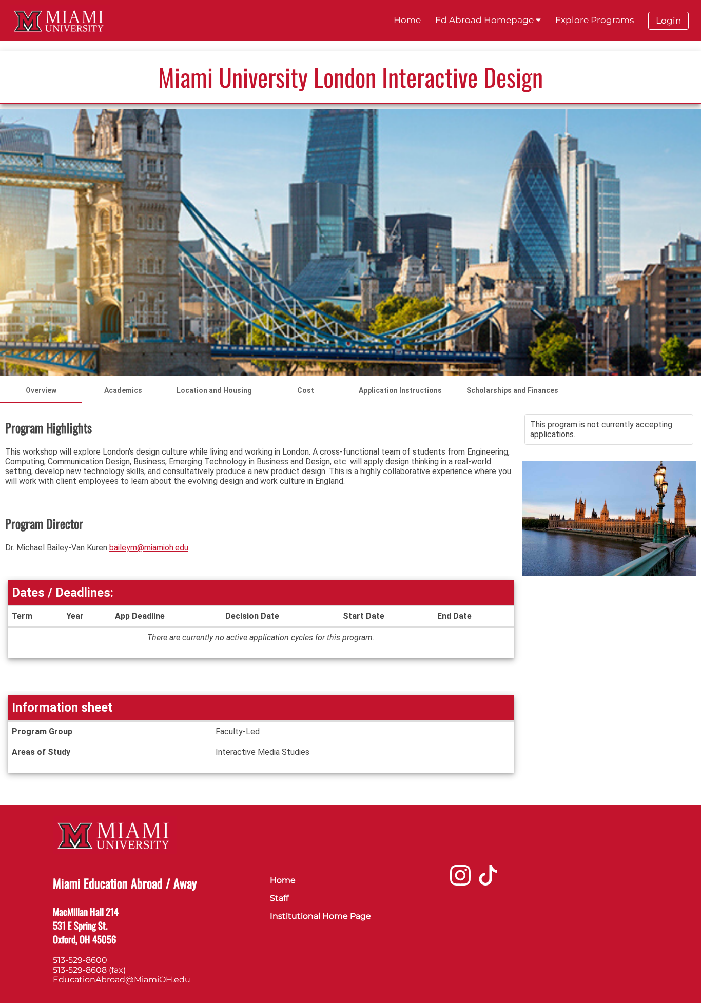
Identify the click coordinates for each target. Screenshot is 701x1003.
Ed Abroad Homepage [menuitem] (485, 20)
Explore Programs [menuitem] (594, 20)
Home (283, 880)
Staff (279, 898)
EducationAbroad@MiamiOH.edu (121, 980)
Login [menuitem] (668, 20)
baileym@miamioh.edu (148, 548)
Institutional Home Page (320, 916)
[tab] (41, 390)
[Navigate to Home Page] (60, 20)
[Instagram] (460, 879)
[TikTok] (488, 879)
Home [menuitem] (407, 20)
